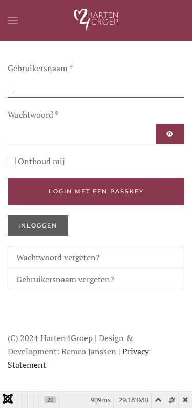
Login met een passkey (96, 191)
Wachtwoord (33, 114)
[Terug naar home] (96, 20)
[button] (13, 20)
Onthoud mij (41, 161)
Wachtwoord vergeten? (58, 257)
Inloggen (37, 225)
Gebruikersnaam (40, 68)
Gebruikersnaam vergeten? (65, 279)
